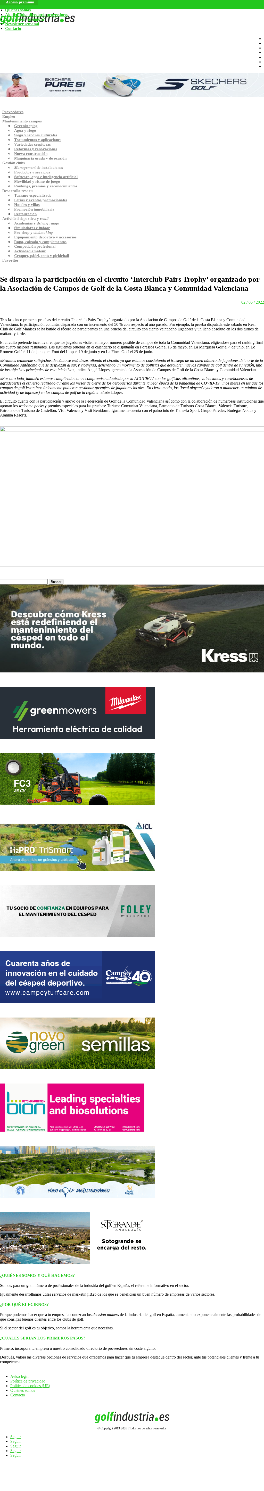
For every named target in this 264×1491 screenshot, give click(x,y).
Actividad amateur (30, 251)
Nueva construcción (30, 154)
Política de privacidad (27, 1381)
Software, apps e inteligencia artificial (46, 177)
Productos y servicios (32, 172)
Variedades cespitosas (32, 144)
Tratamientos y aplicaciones (37, 140)
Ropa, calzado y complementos (40, 242)
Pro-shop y (33, 232)
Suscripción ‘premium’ (25, 19)
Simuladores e (32, 228)
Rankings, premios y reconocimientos (45, 186)
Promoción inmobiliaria (34, 209)
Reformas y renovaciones (35, 149)
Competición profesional (34, 246)
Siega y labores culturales (35, 135)
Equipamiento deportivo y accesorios (45, 237)
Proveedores (12, 112)
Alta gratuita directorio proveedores (36, 14)
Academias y (36, 223)
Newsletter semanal (22, 24)
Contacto (13, 28)
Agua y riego (25, 130)
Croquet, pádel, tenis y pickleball (41, 256)
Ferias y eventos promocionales (40, 200)
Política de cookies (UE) (30, 1386)
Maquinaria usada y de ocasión (40, 158)
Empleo (8, 116)
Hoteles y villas (27, 205)
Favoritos (10, 260)
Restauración (25, 214)
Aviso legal (19, 1376)
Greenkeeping (26, 126)
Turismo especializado (33, 195)
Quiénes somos (18, 10)
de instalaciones (38, 167)
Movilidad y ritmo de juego (37, 181)
